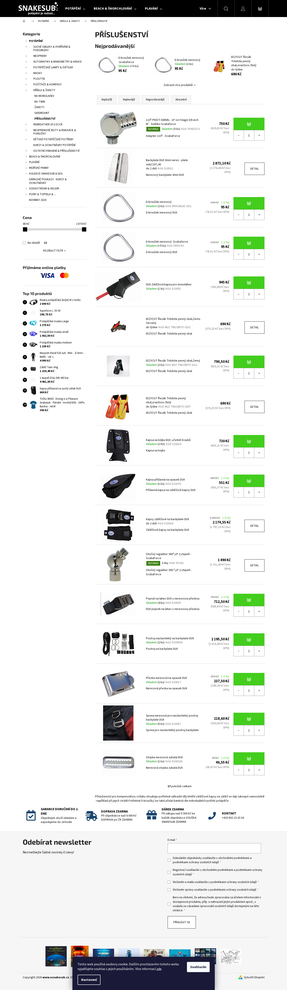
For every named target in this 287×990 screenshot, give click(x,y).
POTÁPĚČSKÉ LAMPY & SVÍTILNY (53, 67)
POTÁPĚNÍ (36, 41)
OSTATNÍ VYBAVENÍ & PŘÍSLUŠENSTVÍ (56, 151)
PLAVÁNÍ (34, 162)
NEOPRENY (40, 56)
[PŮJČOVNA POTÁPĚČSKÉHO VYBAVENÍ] (56, 956)
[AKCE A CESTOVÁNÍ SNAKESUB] (205, 956)
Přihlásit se (181, 922)
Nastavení (89, 979)
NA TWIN (39, 102)
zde (158, 969)
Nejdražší (107, 100)
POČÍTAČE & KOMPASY (47, 84)
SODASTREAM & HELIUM (44, 188)
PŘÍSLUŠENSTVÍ (44, 119)
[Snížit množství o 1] (239, 135)
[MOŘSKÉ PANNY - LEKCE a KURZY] (180, 956)
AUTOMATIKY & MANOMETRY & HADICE (57, 62)
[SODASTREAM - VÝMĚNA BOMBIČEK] (103, 956)
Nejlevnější (129, 100)
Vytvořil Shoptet (254, 978)
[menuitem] (75, 8)
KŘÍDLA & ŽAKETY (44, 90)
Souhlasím (198, 967)
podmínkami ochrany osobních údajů (196, 862)
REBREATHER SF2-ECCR (47, 124)
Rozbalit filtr (53, 251)
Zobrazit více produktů (178, 85)
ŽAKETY (39, 107)
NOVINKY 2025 (38, 200)
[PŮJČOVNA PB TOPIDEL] (80, 956)
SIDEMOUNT (41, 113)
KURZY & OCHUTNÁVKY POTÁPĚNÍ (54, 145)
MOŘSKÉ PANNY (39, 168)
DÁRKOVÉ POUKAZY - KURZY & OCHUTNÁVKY (48, 181)
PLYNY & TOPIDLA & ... (42, 194)
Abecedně (181, 100)
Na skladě (37, 243)
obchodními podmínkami (233, 858)
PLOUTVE (39, 79)
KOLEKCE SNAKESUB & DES (46, 174)
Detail (254, 169)
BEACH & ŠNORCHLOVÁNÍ (44, 157)
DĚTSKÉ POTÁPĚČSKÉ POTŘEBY (53, 139)
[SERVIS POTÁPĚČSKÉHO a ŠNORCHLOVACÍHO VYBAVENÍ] (231, 956)
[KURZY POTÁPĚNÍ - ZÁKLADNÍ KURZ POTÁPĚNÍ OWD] (154, 956)
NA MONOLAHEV (44, 96)
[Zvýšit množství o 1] (259, 135)
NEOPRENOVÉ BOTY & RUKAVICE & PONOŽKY (54, 132)
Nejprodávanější (155, 100)
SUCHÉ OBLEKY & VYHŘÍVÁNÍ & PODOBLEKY (51, 49)
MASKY (37, 73)
